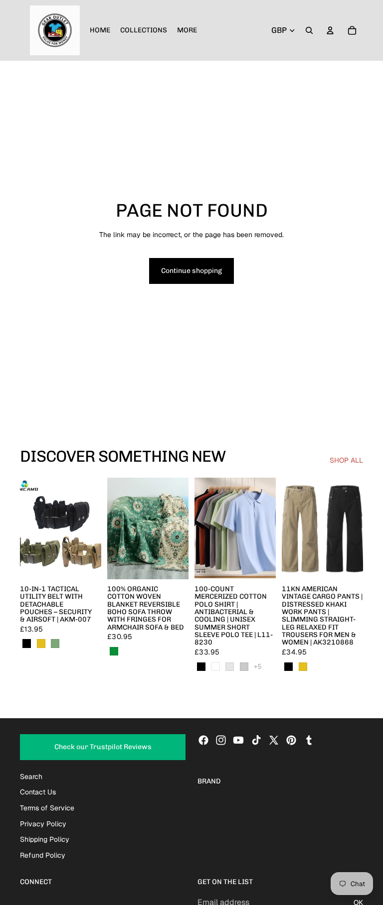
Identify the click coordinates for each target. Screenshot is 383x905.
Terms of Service (47, 807)
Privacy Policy (43, 823)
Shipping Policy (44, 839)
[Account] (330, 30)
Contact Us (38, 792)
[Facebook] (203, 741)
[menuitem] (187, 30)
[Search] (309, 30)
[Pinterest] (291, 741)
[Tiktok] (256, 741)
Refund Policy (42, 855)
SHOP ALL (346, 460)
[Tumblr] (309, 741)
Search (31, 776)
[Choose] (86, 564)
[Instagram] (221, 741)
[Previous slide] (31, 528)
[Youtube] (238, 741)
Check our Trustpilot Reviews (103, 747)
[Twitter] (274, 741)
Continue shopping (191, 270)
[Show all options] (257, 666)
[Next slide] (90, 528)
